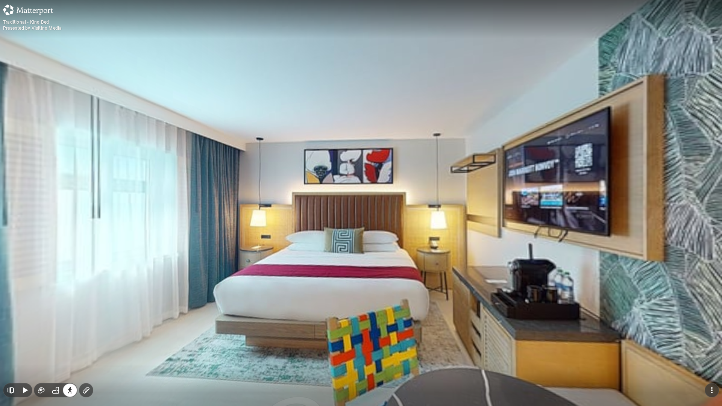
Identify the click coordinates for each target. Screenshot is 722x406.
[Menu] (712, 390)
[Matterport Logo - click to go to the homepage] (28, 10)
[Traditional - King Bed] (361, 203)
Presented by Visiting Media (32, 28)
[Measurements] (86, 390)
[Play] (25, 390)
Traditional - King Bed (26, 22)
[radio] (41, 390)
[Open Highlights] (10, 390)
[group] (55, 390)
